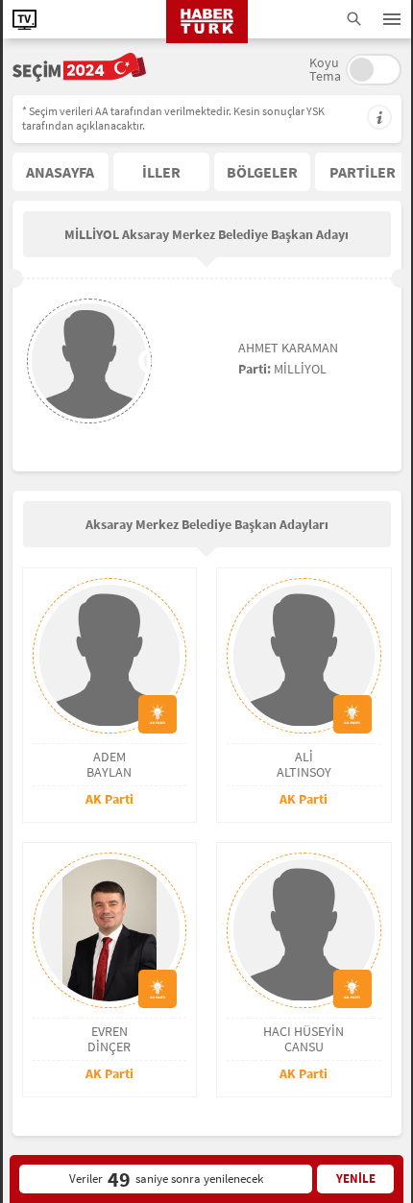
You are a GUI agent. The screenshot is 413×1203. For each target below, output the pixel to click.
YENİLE (356, 1178)
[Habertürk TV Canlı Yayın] (24, 20)
